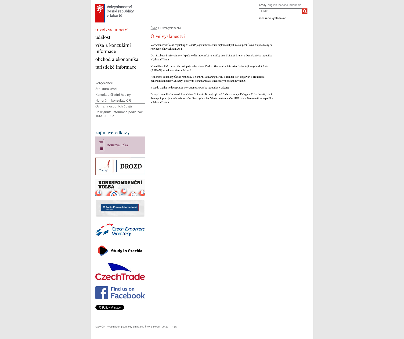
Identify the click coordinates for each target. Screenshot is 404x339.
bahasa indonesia (289, 5)
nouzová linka (117, 144)
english (272, 5)
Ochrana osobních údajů (113, 106)
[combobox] (280, 11)
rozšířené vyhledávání (273, 18)
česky (262, 5)
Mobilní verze (160, 326)
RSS (174, 326)
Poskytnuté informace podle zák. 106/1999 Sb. (119, 114)
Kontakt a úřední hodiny (113, 94)
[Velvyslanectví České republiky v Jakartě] (114, 5)
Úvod (154, 28)
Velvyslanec (104, 83)
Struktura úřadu (107, 89)
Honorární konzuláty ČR (113, 100)
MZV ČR (100, 326)
